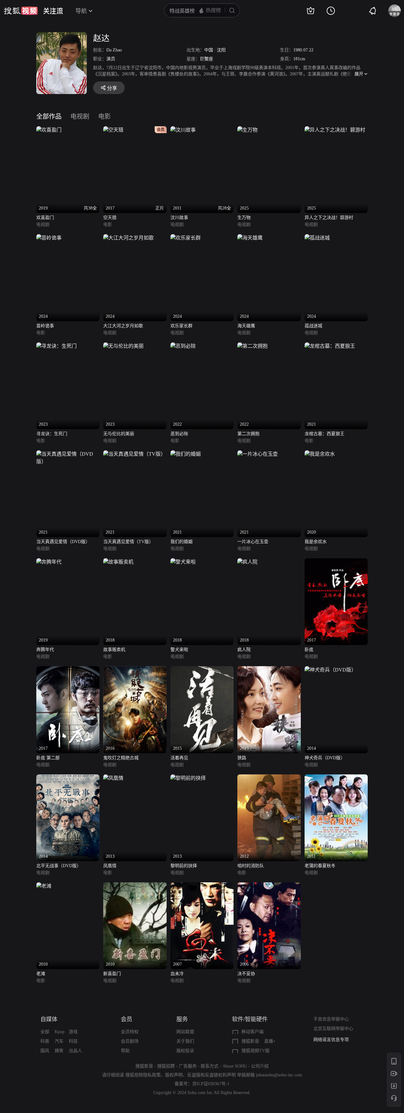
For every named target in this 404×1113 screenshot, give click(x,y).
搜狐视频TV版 (255, 1050)
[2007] (202, 886)
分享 (112, 88)
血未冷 (177, 973)
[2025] (247, 130)
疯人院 (244, 649)
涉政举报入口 (326, 1039)
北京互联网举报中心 (333, 1028)
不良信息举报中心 (331, 1019)
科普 (44, 1041)
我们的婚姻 (181, 541)
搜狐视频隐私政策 (143, 1075)
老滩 (40, 973)
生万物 (244, 217)
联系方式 (209, 1066)
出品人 (75, 1050)
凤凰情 (109, 865)
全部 (44, 1031)
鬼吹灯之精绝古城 (121, 757)
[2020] (320, 454)
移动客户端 (252, 1031)
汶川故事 (179, 217)
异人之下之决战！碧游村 (329, 217)
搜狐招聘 (166, 1066)
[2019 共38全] (49, 130)
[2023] (56, 346)
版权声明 (174, 1075)
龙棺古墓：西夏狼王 (324, 433)
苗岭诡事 (45, 325)
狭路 (241, 757)
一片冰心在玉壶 (252, 541)
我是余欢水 (316, 541)
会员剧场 (130, 1041)
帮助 (125, 1050)
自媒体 (48, 1019)
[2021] (330, 346)
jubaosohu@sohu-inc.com (279, 1075)
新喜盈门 (112, 973)
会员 (126, 1019)
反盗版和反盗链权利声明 (211, 1075)
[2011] (336, 778)
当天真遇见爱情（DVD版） (63, 541)
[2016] (134, 669)
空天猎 (109, 217)
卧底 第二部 (48, 757)
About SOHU (235, 1066)
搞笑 (59, 1050)
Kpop (59, 1031)
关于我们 (185, 1041)
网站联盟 (185, 1031)
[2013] (113, 778)
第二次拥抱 (248, 433)
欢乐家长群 (181, 325)
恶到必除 (179, 433)
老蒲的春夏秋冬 (320, 865)
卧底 (309, 649)
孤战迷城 (313, 325)
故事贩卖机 (114, 649)
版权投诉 (185, 1050)
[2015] (202, 669)
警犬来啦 (179, 649)
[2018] (118, 562)
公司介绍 (260, 1066)
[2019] (49, 562)
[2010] (43, 886)
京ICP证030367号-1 (210, 1083)
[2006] (268, 886)
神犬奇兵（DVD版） (325, 757)
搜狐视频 (21, 10)
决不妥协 (246, 973)
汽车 (59, 1041)
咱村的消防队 (250, 865)
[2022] (183, 346)
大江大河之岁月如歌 (123, 325)
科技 (73, 1041)
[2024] (49, 237)
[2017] (336, 562)
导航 (81, 11)
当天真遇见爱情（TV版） (128, 541)
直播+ (270, 1041)
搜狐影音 (250, 1041)
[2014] (330, 669)
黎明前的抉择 (183, 865)
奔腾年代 (45, 649)
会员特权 (130, 1031)
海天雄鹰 (246, 325)
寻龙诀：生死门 (51, 433)
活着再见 (179, 757)
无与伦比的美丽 (118, 433)
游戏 (73, 1031)
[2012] (268, 778)
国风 (44, 1050)
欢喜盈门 (45, 217)
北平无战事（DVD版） (58, 865)
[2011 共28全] (183, 130)
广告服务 (188, 1066)
